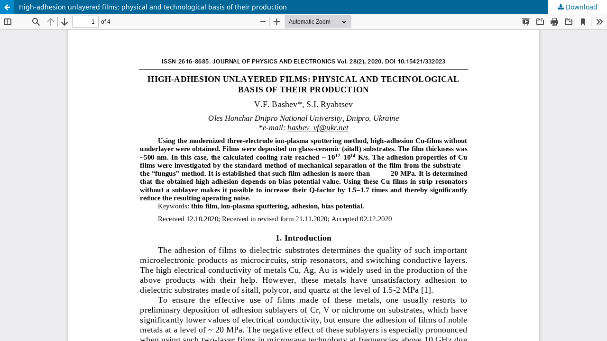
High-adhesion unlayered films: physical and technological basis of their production (153, 6)
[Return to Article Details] (7, 7)
